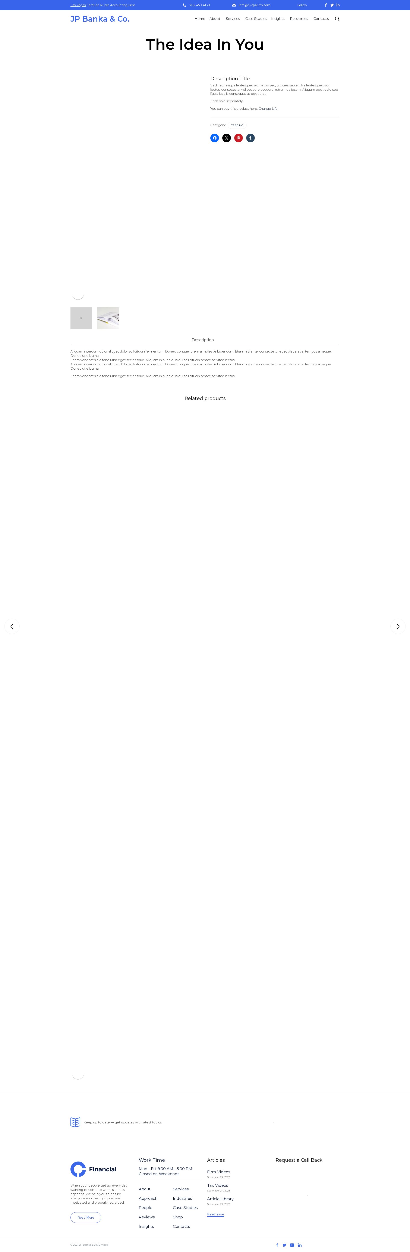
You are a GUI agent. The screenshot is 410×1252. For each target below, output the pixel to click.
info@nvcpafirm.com (254, 5)
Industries (182, 1198)
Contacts (321, 19)
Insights (277, 19)
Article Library (220, 1199)
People (145, 1207)
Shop (178, 1217)
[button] (85, 1217)
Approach (148, 1198)
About (214, 19)
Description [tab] (203, 340)
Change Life (268, 109)
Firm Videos (218, 1172)
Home (200, 19)
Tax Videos (217, 1185)
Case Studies (256, 19)
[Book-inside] (108, 318)
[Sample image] (81, 318)
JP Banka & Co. (99, 19)
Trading (237, 125)
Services (233, 19)
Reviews (147, 1217)
